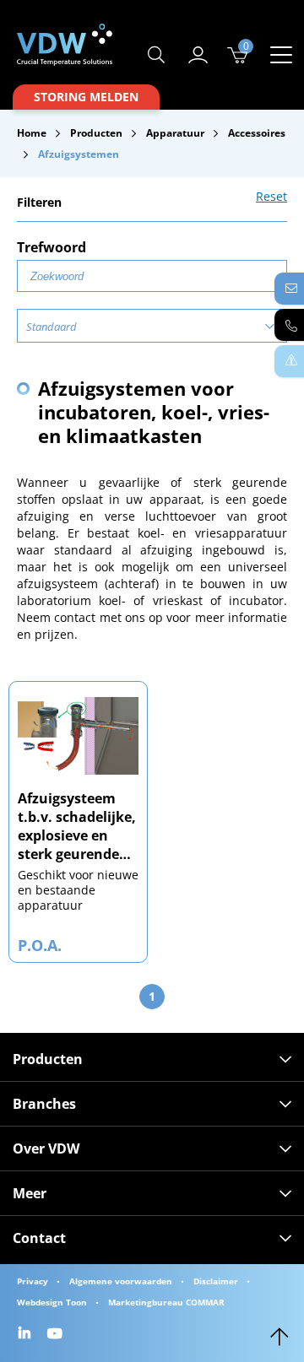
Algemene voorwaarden (120, 1281)
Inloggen (198, 54)
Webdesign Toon (52, 1302)
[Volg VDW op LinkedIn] (27, 1334)
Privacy (32, 1281)
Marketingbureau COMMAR (166, 1302)
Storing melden (86, 97)
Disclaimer (215, 1281)
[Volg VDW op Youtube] (57, 1334)
